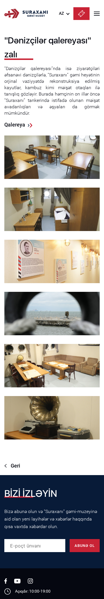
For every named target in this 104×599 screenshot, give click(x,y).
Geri (15, 466)
